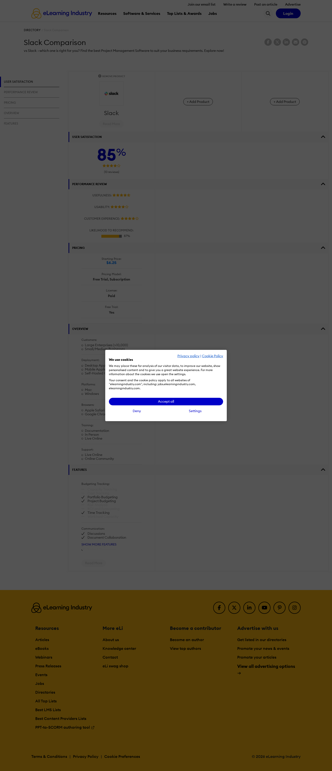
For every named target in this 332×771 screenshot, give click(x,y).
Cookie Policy (212, 356)
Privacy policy (188, 356)
